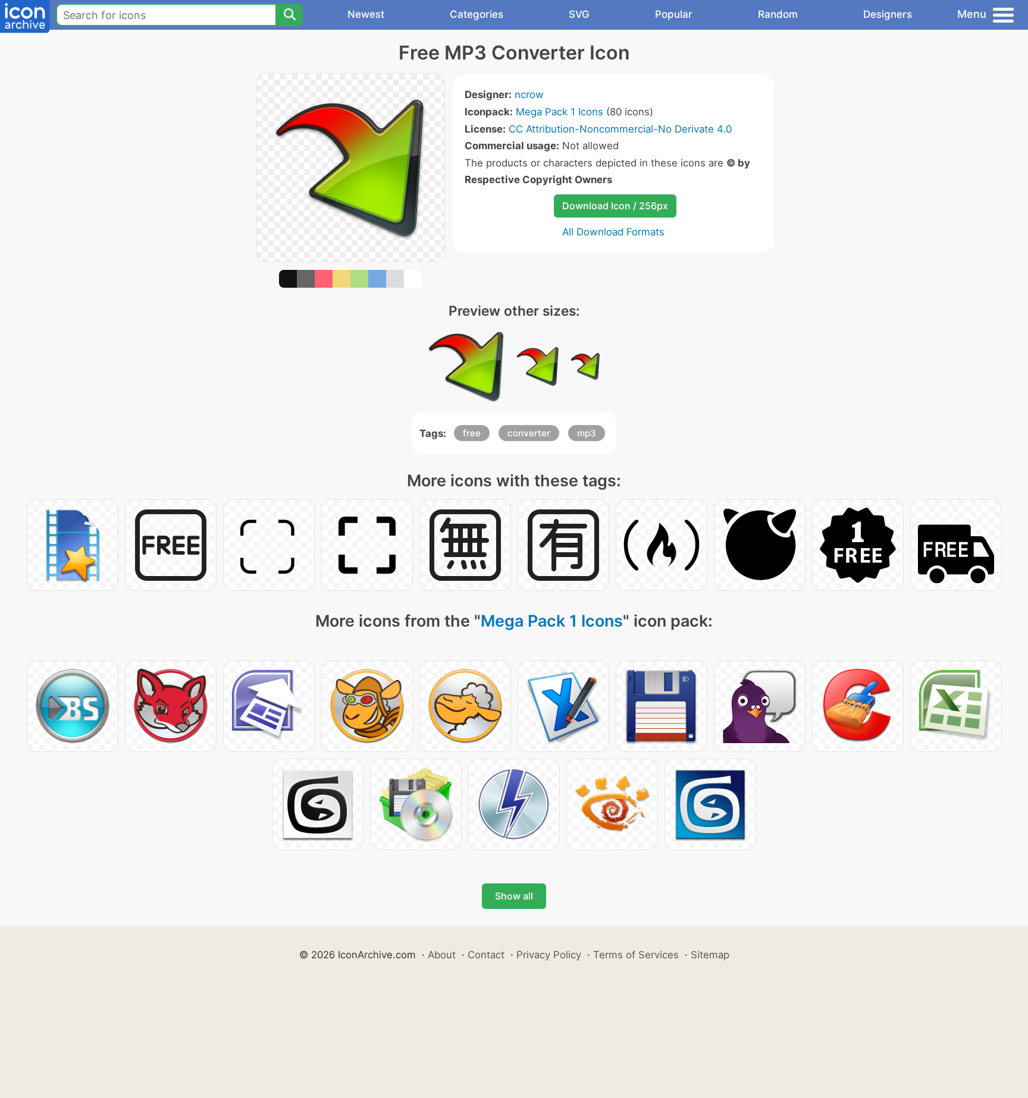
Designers (887, 14)
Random (778, 14)
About (442, 955)
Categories (476, 14)
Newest (365, 14)
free (472, 433)
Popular (673, 14)
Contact (486, 955)
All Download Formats (613, 232)
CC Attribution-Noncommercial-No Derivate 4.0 (620, 129)
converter (528, 433)
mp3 (586, 433)
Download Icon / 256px (615, 206)
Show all (514, 896)
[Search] (289, 15)
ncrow (529, 94)
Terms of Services (636, 955)
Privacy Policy (548, 955)
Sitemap (710, 955)
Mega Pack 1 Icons (559, 112)
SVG (579, 14)
